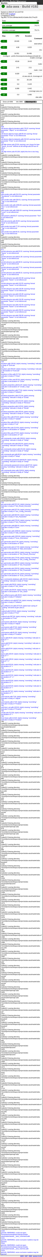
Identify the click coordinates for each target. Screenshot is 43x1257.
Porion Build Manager (13, 1)
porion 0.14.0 (37, 1256)
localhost (12, 14)
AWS (22, 1256)
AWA (30, 1256)
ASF (26, 1256)
